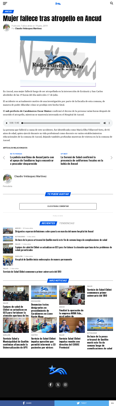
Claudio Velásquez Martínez (28, 28)
